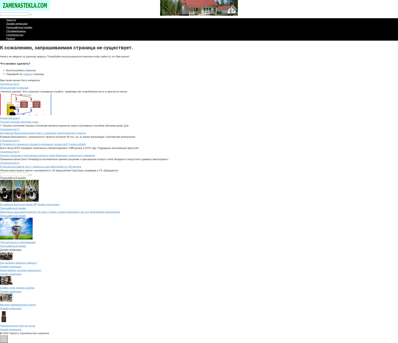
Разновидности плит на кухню (17, 325)
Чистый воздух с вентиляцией (17, 242)
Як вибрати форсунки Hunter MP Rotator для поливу (30, 204)
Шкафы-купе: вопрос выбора (17, 287)
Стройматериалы (16, 31)
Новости (11, 20)
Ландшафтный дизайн (19, 27)
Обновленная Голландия (14, 87)
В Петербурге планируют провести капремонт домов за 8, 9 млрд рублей (43, 144)
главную (28, 74)
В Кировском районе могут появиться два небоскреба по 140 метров (40, 166)
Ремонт (10, 38)
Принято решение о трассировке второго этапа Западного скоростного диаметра (47, 155)
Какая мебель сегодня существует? (21, 270)
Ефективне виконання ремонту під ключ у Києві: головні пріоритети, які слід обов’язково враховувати (60, 212)
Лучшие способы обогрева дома (19, 121)
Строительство (14, 34)
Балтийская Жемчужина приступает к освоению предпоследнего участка (43, 133)
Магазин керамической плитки (18, 304)
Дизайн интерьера (17, 23)
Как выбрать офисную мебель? (18, 262)
